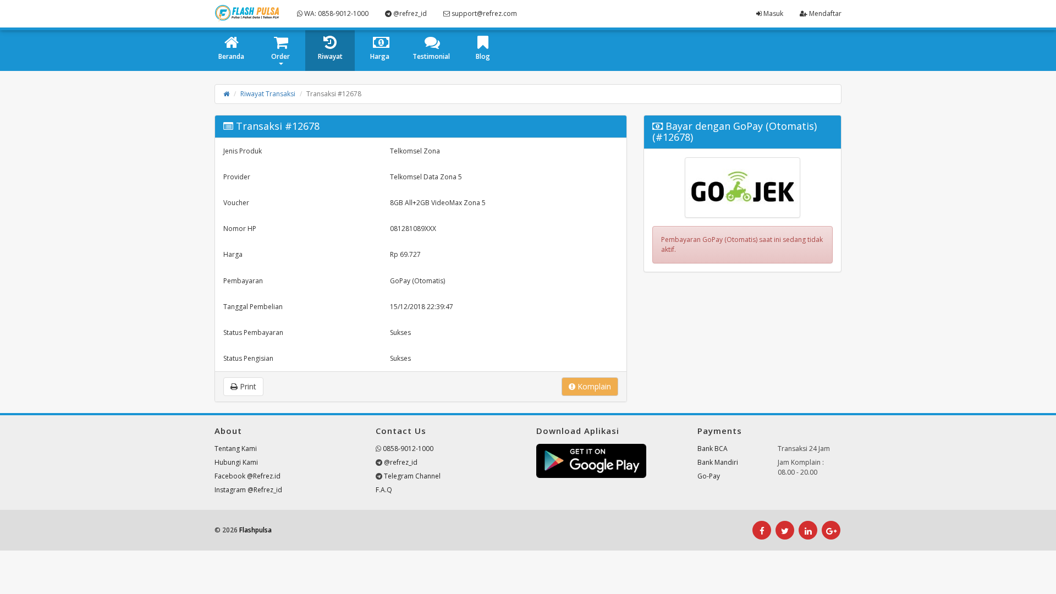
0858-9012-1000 (408, 448)
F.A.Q (384, 489)
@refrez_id (409, 13)
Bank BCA (712, 448)
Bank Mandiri (717, 462)
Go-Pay (708, 476)
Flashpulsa (255, 530)
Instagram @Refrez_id (248, 489)
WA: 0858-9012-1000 (335, 13)
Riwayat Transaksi (267, 93)
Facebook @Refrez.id (247, 476)
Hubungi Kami (236, 462)
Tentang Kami (236, 448)
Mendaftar (824, 13)
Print (247, 386)
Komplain (593, 386)
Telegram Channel (412, 476)
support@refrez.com (483, 13)
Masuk (772, 13)
